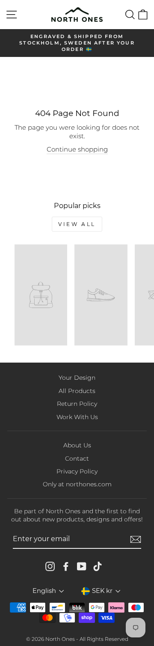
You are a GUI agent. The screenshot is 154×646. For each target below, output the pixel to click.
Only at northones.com (77, 484)
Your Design (77, 377)
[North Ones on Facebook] (66, 566)
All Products (77, 390)
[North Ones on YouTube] (81, 566)
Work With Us (77, 417)
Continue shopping (77, 149)
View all (77, 224)
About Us (77, 445)
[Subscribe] (135, 539)
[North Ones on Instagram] (50, 566)
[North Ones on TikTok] (97, 566)
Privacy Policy (77, 471)
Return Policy (77, 403)
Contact (77, 458)
